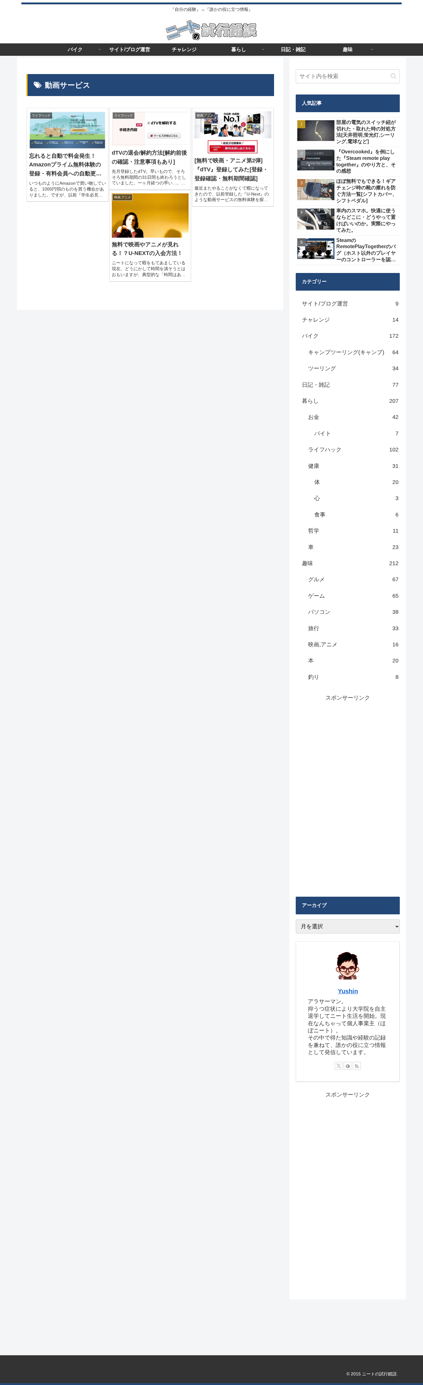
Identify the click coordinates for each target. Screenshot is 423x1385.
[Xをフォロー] (339, 1066)
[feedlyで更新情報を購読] (348, 1066)
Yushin (348, 991)
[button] (393, 76)
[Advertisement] (347, 796)
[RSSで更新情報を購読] (357, 1066)
